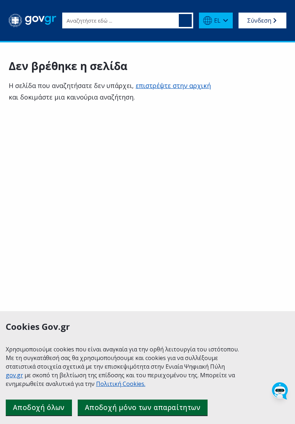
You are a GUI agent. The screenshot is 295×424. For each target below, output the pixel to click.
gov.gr (14, 375)
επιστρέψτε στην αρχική (173, 85)
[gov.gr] (32, 20)
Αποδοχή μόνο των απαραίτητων (142, 407)
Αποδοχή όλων (39, 407)
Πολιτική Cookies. (120, 384)
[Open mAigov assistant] (280, 391)
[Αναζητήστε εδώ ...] (185, 20)
